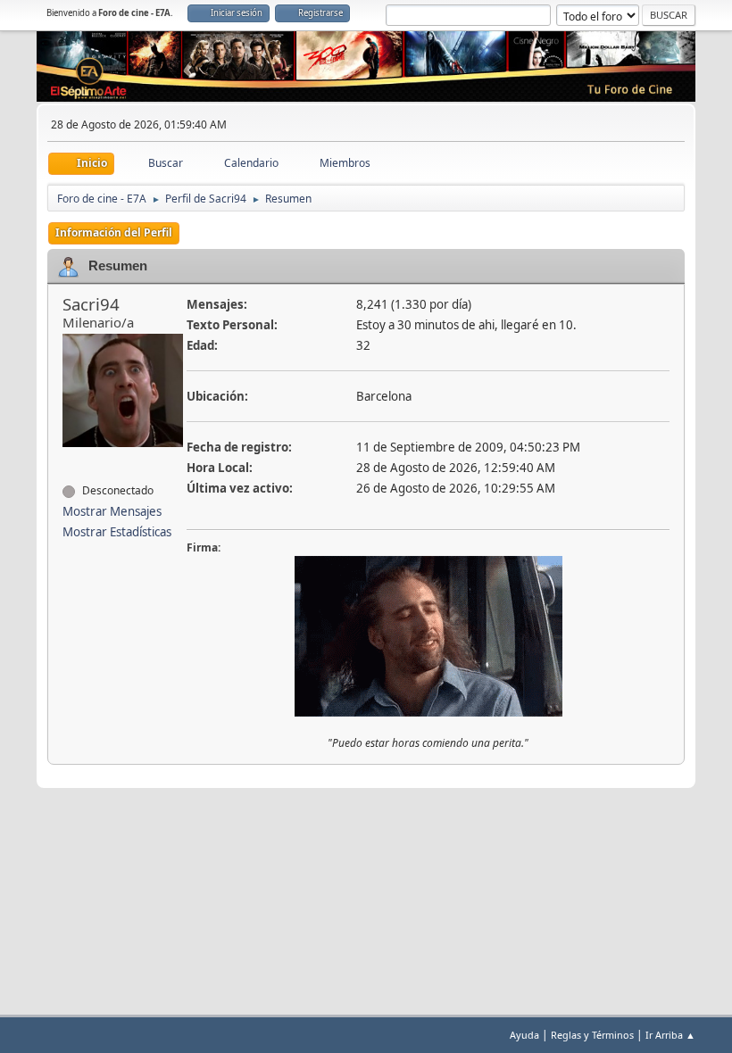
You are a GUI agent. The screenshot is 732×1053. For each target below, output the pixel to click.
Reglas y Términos (592, 1034)
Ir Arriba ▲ (670, 1034)
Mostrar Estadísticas (116, 532)
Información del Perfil (113, 232)
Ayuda (524, 1034)
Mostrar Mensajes (112, 511)
